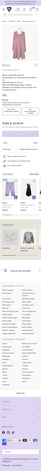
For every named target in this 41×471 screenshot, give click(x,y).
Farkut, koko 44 (7, 205)
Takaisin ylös (20, 393)
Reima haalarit (27, 327)
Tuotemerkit (11, 21)
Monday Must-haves (29, 343)
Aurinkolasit (26, 378)
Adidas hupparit (8, 290)
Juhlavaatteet (26, 362)
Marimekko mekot (8, 302)
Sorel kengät (26, 321)
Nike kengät (26, 318)
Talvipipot (5, 359)
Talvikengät (6, 356)
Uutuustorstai (7, 347)
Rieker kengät (6, 321)
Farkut (4, 362)
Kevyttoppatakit (27, 350)
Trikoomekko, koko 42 (29, 21)
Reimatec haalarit (8, 330)
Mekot (4, 372)
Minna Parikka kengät (9, 318)
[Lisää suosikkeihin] (36, 65)
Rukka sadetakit (27, 330)
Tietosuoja (6, 465)
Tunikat (4, 375)
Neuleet (5, 369)
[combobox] (20, 15)
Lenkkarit (25, 356)
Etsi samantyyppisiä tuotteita (30, 111)
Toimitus (23, 127)
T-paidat (25, 366)
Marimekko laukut (28, 333)
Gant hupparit (27, 290)
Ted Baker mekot (27, 305)
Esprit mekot (6, 305)
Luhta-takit (26, 308)
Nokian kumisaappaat (9, 327)
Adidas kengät (7, 314)
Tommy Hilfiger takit (29, 311)
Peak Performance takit (10, 311)
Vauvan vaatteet (27, 372)
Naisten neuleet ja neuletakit (27, 249)
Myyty (20, 134)
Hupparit (25, 369)
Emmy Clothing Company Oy (19, 459)
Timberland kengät (8, 324)
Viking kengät (26, 324)
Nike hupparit (7, 293)
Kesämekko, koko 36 (27, 205)
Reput (24, 381)
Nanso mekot (26, 302)
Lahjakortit (5, 385)
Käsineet (25, 359)
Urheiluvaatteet (7, 366)
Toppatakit (6, 350)
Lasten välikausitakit (29, 353)
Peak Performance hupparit (28, 294)
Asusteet (5, 378)
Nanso (19, 21)
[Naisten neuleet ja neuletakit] (29, 237)
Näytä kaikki (34, 174)
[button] (37, 9)
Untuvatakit (26, 347)
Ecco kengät (26, 314)
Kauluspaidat (26, 375)
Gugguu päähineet (8, 333)
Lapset (4, 343)
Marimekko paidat (28, 299)
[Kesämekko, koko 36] (29, 189)
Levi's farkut (6, 299)
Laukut (4, 381)
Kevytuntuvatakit (8, 353)
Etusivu (4, 21)
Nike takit (5, 308)
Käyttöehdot (17, 465)
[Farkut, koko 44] (10, 189)
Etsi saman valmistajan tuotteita (11, 110)
